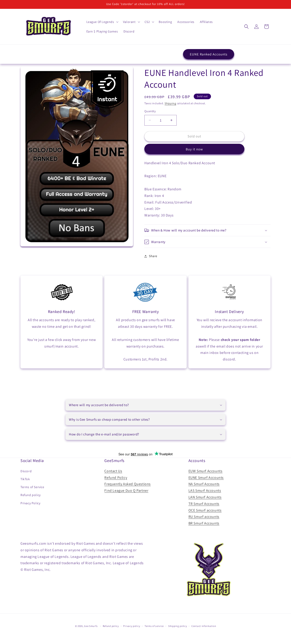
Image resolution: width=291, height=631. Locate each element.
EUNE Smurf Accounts (206, 477)
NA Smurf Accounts (204, 484)
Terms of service (154, 626)
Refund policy (30, 495)
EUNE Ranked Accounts (208, 54)
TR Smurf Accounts (203, 503)
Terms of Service (32, 487)
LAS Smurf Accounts (204, 490)
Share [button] (153, 256)
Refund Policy (115, 477)
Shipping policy (177, 626)
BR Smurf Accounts (203, 523)
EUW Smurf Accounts (205, 471)
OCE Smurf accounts (205, 510)
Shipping (170, 103)
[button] (102, 22)
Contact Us (113, 471)
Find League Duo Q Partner (126, 490)
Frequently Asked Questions (127, 484)
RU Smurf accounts (203, 516)
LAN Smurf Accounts (205, 497)
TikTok (25, 479)
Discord (26, 471)
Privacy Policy (30, 503)
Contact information (203, 626)
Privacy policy (131, 626)
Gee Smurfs (91, 626)
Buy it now (194, 149)
